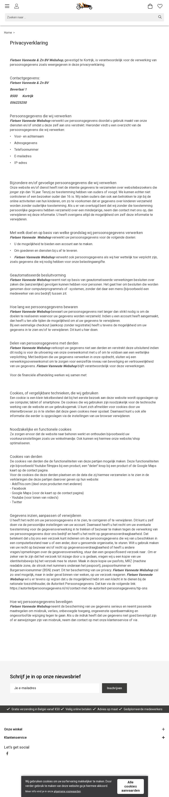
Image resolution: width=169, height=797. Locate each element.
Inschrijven (114, 688)
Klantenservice (15, 737)
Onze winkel (13, 729)
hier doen (90, 330)
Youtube (17, 498)
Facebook (19, 488)
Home (8, 32)
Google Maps (21, 493)
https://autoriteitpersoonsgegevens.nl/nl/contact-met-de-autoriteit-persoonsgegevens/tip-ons (78, 588)
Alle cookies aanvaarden (130, 786)
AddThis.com (21, 484)
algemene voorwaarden (67, 791)
